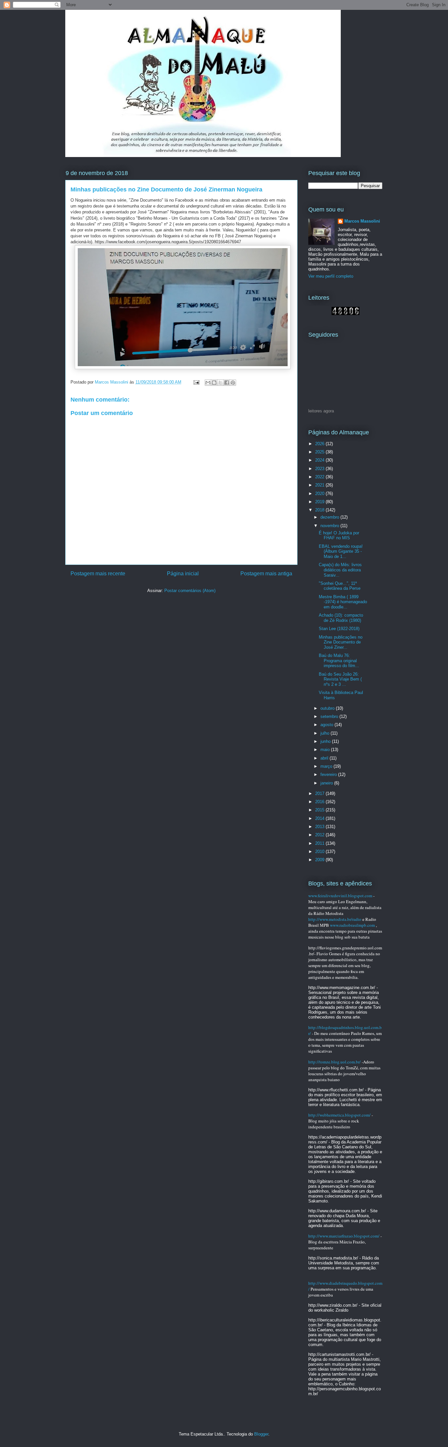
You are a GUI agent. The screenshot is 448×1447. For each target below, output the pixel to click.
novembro (330, 525)
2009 (320, 859)
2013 (320, 826)
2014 (320, 818)
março (327, 766)
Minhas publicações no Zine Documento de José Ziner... (340, 642)
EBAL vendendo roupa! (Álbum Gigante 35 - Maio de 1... (341, 551)
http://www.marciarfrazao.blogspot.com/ (343, 1236)
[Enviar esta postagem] (196, 382)
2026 (320, 443)
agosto (327, 724)
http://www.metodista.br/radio (334, 919)
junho (326, 741)
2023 (320, 468)
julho (325, 733)
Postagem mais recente (98, 573)
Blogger (261, 1434)
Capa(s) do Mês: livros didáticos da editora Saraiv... (340, 569)
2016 (320, 801)
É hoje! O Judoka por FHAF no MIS (339, 535)
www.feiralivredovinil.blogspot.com (340, 896)
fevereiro (329, 774)
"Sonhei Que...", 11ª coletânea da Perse (339, 586)
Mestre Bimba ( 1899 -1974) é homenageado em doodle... (343, 601)
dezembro (330, 517)
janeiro (327, 783)
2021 (320, 485)
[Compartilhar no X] (220, 382)
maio (325, 749)
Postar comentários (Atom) (189, 590)
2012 (320, 834)
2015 (320, 809)
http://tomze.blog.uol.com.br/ (334, 1062)
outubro (328, 708)
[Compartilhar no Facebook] (226, 382)
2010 (320, 851)
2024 (320, 460)
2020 (320, 493)
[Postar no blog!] (214, 382)
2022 (320, 476)
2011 (320, 843)
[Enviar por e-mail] (208, 382)
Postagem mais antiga (266, 573)
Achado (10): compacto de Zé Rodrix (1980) (341, 618)
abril (325, 758)
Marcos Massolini (362, 221)
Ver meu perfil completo (330, 276)
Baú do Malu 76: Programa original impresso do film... (339, 660)
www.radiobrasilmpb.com (352, 925)
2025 (320, 451)
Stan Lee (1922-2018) (339, 628)
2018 (320, 509)
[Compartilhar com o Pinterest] (233, 382)
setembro (329, 716)
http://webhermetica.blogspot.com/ (339, 1115)
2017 (320, 793)
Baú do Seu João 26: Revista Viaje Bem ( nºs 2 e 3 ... (340, 679)
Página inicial (183, 573)
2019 (320, 501)
